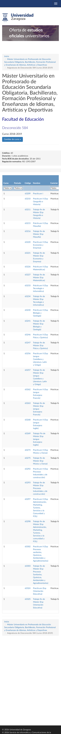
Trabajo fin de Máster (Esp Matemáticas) (39, 277)
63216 (27, 231)
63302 (27, 547)
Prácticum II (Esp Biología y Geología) (40, 313)
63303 (27, 566)
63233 (27, 286)
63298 (27, 522)
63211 (27, 210)
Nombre (36, 183)
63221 (27, 253)
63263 (27, 403)
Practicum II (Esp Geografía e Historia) (40, 201)
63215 (27, 223)
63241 (27, 321)
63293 (27, 483)
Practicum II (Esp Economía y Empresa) (40, 245)
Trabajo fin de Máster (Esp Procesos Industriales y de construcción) (40, 488)
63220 (27, 242)
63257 (27, 370)
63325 (27, 599)
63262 (27, 390)
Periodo (17, 183)
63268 (27, 420)
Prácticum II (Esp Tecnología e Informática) (40, 288)
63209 (27, 194)
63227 (27, 275)
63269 (27, 434)
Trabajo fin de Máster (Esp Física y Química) (40, 345)
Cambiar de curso (12, 139)
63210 (27, 199)
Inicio (6, 56)
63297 (27, 499)
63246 (27, 335)
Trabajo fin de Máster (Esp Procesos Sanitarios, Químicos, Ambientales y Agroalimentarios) (40, 574)
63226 (27, 267)
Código (28, 183)
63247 (27, 343)
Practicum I (38, 194)
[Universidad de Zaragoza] (17, 17)
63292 (27, 469)
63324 (27, 588)
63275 (27, 458)
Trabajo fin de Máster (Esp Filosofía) (39, 234)
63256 (27, 354)
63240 (27, 310)
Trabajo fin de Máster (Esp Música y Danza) (40, 461)
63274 (27, 450)
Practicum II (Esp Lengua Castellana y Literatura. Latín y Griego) (40, 359)
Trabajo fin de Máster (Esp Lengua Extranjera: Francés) (39, 409)
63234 (27, 296)
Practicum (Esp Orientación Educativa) (39, 591)
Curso (6, 183)
